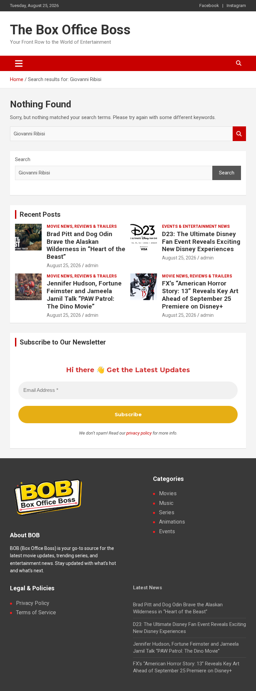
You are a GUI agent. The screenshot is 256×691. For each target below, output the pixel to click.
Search (239, 133)
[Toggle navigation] (19, 63)
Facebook (209, 5)
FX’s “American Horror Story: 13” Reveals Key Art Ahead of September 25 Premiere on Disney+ (200, 294)
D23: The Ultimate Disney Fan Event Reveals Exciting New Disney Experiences (201, 241)
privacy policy (139, 433)
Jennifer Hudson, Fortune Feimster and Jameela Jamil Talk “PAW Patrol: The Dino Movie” (84, 294)
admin (91, 265)
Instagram (236, 5)
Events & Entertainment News (196, 226)
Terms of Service (36, 612)
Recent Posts (40, 214)
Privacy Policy (32, 603)
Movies (168, 493)
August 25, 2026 (64, 265)
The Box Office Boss (70, 30)
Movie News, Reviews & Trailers (82, 226)
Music (166, 503)
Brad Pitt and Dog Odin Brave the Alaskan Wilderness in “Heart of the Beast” (86, 245)
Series (166, 512)
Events (167, 531)
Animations (172, 522)
